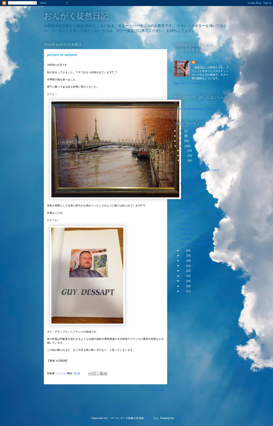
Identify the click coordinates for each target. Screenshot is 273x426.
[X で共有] (98, 374)
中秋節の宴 (186, 234)
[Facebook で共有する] (102, 374)
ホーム (105, 389)
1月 (183, 291)
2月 (183, 286)
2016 (181, 140)
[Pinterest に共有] (106, 374)
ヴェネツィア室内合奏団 (194, 165)
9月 (183, 250)
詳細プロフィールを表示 (188, 83)
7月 (183, 260)
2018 (181, 135)
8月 (183, 255)
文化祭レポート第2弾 (192, 244)
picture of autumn (190, 198)
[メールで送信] (90, 374)
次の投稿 (53, 389)
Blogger (179, 418)
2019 (181, 130)
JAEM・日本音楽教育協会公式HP (193, 108)
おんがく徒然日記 (76, 15)
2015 (181, 146)
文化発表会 (186, 178)
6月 (183, 265)
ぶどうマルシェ (189, 218)
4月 (183, 275)
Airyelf (149, 418)
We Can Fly (187, 223)
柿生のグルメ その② (192, 183)
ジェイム (201, 62)
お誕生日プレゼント (192, 193)
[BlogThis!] (94, 374)
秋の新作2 (186, 239)
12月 (184, 150)
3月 (183, 280)
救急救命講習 (188, 228)
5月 (183, 270)
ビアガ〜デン (188, 213)
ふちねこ (185, 188)
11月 (184, 155)
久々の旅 (185, 203)
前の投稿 (157, 389)
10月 (184, 160)
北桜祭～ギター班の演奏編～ (197, 208)
